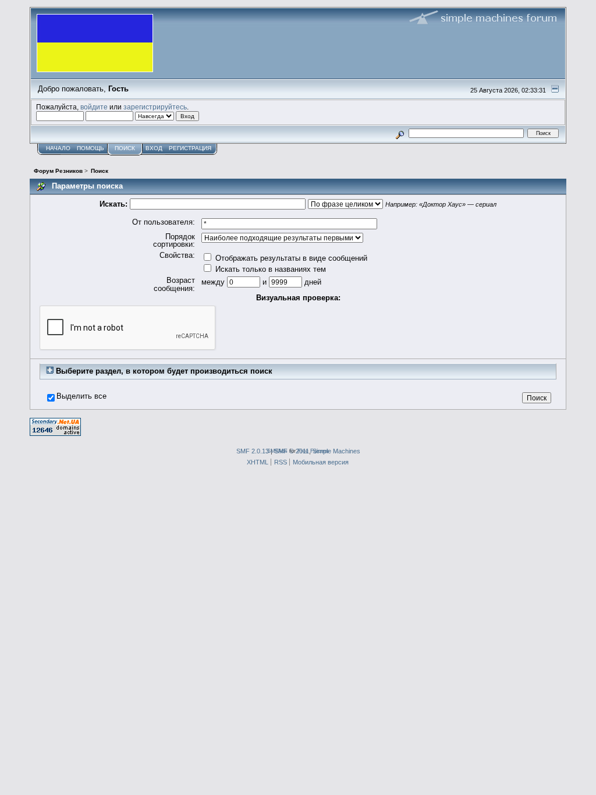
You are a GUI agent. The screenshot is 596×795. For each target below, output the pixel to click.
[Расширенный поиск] (400, 133)
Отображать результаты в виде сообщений (290, 258)
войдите (94, 107)
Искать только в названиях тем (269, 269)
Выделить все (81, 396)
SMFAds (277, 451)
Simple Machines (336, 451)
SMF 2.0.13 (252, 451)
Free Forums (313, 451)
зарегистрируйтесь (155, 107)
